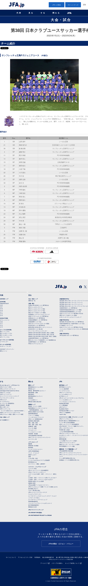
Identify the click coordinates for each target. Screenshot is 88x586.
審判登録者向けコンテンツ (35, 396)
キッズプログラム (4, 401)
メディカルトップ (33, 442)
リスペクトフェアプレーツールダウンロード (40, 503)
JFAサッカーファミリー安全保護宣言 (69, 424)
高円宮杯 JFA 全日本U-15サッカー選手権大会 (72, 322)
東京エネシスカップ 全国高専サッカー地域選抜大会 (42, 340)
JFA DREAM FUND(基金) (35, 512)
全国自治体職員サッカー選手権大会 (37, 320)
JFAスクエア (3, 399)
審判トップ (31, 385)
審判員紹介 (31, 394)
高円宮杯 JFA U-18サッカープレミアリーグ (71, 302)
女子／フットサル (4, 337)
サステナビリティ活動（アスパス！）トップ (71, 417)
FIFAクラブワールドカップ (35, 343)
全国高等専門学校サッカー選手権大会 (38, 338)
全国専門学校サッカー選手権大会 (37, 342)
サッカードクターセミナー (35, 449)
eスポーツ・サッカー (5, 346)
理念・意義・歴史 (33, 423)
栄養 (29, 456)
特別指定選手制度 (64, 403)
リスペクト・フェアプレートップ (37, 466)
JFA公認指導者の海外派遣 (35, 435)
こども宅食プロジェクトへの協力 (68, 441)
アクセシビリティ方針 (25, 557)
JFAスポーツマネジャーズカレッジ (68, 433)
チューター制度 (32, 428)
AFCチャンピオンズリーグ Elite (36, 309)
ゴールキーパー (32, 430)
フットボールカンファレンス (36, 417)
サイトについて (11, 557)
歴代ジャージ (3, 351)
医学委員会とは (32, 462)
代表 (19, 13)
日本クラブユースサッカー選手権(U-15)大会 (71, 327)
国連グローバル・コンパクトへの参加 (69, 444)
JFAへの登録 (56, 5)
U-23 (1, 305)
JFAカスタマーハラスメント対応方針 (61, 559)
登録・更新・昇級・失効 (34, 424)
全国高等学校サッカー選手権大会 (68, 308)
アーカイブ (44, 563)
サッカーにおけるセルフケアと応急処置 (39, 460)
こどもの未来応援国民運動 (66, 431)
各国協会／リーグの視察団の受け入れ (69, 460)
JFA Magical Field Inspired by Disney (9, 390)
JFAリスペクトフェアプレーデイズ (37, 492)
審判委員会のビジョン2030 (35, 387)
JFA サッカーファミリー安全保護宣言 (38, 470)
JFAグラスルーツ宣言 (5, 387)
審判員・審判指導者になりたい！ (37, 390)
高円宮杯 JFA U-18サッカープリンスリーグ (71, 304)
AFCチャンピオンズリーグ (35, 307)
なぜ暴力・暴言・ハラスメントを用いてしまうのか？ (42, 477)
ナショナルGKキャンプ (65, 394)
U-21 (1, 307)
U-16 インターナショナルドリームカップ (70, 317)
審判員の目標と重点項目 (34, 401)
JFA (60, 381)
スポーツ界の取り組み (34, 490)
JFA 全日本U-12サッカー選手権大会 (69, 335)
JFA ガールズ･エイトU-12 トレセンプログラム (71, 398)
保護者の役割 (31, 483)
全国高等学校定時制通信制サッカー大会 (70, 311)
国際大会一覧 (31, 300)
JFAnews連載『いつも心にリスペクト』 (39, 485)
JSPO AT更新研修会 (33, 451)
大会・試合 (61, 19)
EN (84, 5)
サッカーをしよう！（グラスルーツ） (10, 385)
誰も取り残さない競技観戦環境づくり (69, 420)
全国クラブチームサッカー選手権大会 (38, 316)
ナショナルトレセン (64, 390)
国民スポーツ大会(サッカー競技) (37, 312)
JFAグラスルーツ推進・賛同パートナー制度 (11, 414)
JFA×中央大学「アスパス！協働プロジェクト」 (71, 426)
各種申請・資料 (32, 426)
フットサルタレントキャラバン (67, 401)
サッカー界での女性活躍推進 (67, 422)
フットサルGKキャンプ (65, 400)
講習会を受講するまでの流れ (36, 412)
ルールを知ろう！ (4, 420)
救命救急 (30, 447)
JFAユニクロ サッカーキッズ (7, 389)
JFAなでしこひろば (5, 392)
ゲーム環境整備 (63, 405)
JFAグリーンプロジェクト (66, 419)
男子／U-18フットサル (6, 335)
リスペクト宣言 (32, 468)
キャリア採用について (72, 563)
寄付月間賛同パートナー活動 (67, 446)
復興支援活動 (62, 439)
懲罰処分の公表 (32, 507)
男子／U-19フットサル (6, 333)
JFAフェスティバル (5, 409)
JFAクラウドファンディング (35, 510)
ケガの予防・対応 (33, 458)
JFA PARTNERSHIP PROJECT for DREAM (40, 515)
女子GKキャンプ (63, 396)
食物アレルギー (32, 455)
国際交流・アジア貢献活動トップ (68, 449)
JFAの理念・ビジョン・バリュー (61, 544)
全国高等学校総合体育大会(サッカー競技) (71, 310)
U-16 (1, 314)
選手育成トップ (63, 385)
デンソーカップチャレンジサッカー (37, 331)
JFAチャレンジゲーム (5, 394)
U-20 (1, 322)
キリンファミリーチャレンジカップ (9, 396)
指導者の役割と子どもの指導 (36, 481)
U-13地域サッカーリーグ (66, 325)
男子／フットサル (4, 331)
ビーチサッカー (4, 341)
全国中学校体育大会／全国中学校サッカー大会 (72, 323)
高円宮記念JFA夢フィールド (66, 410)
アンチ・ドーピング (33, 453)
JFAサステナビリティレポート (67, 442)
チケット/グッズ (73, 5)
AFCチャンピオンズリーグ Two (36, 311)
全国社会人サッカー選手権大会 (36, 318)
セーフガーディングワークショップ (37, 499)
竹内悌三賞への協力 (64, 430)
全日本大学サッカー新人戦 (35, 329)
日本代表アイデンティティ (7, 349)
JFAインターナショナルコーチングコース (39, 437)
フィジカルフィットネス (34, 432)
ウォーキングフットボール (7, 398)
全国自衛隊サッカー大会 (34, 322)
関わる (56, 13)
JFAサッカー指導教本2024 (35, 419)
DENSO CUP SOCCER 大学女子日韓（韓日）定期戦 (42, 336)
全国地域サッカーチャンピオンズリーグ (39, 314)
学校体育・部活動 (4, 405)
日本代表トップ (4, 299)
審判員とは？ (31, 389)
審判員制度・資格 (33, 392)
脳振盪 (30, 444)
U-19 (1, 308)
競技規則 (30, 398)
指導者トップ (31, 404)
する (43, 13)
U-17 (1, 312)
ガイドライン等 (32, 439)
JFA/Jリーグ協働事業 (65, 412)
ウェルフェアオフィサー (34, 494)
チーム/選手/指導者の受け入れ (67, 458)
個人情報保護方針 (48, 557)
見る (31, 13)
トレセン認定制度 (64, 389)
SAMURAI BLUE (4, 303)
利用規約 (37, 557)
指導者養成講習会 (33, 413)
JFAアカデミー (63, 407)
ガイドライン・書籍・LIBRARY (36, 464)
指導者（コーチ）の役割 (34, 406)
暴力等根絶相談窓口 (33, 505)
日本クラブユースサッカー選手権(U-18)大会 (71, 313)
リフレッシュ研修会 (33, 415)
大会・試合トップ (33, 299)
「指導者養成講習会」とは (35, 410)
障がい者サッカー (4, 407)
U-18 (1, 310)
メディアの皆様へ (57, 563)
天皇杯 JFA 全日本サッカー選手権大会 (38, 305)
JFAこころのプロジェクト (66, 428)
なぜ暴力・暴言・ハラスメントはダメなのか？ (40, 479)
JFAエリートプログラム (65, 392)
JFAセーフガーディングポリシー (37, 472)
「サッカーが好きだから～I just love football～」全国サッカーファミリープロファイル (12, 411)
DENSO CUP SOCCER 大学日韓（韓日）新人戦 (41, 334)
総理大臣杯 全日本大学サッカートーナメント (40, 327)
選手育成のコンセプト (65, 387)
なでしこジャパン (4, 320)
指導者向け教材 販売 (33, 421)
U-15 (1, 315)
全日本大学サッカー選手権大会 (36, 325)
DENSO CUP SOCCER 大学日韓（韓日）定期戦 (41, 332)
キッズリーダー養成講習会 (7, 403)
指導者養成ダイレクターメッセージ (37, 408)
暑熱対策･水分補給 (33, 445)
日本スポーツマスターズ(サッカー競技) (38, 323)
